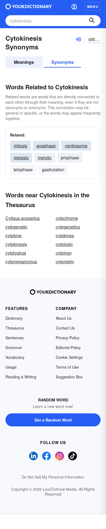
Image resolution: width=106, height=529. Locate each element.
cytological (15, 253)
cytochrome (67, 218)
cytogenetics (68, 227)
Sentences (14, 337)
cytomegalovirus (21, 261)
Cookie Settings (69, 357)
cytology (64, 253)
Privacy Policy (67, 337)
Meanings (24, 62)
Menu (92, 6)
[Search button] (92, 21)
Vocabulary (14, 357)
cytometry (65, 261)
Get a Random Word (53, 420)
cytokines (65, 235)
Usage (11, 367)
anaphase (46, 145)
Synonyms (62, 62)
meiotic (45, 157)
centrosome (76, 145)
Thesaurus (14, 328)
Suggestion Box (69, 376)
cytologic (64, 244)
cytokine (13, 235)
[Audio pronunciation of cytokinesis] (78, 39)
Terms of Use (67, 367)
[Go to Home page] (28, 6)
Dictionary (14, 318)
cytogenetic (16, 227)
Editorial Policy (68, 347)
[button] (74, 6)
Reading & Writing (20, 376)
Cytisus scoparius (22, 218)
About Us (63, 318)
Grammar (13, 347)
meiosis (21, 157)
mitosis (20, 145)
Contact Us (65, 328)
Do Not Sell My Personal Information (53, 477)
